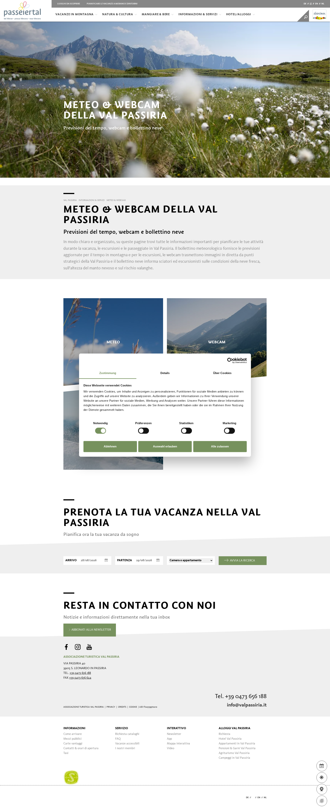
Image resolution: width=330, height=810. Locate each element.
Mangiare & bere (156, 14)
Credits (122, 707)
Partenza (124, 560)
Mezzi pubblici (72, 738)
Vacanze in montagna (74, 14)
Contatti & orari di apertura (81, 748)
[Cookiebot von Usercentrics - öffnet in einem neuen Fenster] (230, 360)
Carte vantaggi (72, 743)
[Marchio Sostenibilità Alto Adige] (71, 777)
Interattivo (176, 728)
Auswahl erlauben (165, 446)
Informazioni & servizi (198, 14)
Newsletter (174, 734)
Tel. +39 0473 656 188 (241, 697)
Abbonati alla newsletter (91, 629)
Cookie (133, 707)
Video (170, 748)
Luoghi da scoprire (68, 4)
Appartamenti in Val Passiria (237, 743)
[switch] (143, 431)
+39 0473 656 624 (80, 677)
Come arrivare (72, 734)
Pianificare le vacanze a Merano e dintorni (112, 4)
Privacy (111, 707)
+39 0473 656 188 (80, 673)
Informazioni (74, 728)
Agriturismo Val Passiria (234, 753)
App (169, 738)
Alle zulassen (220, 446)
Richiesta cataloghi (127, 734)
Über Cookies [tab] (222, 373)
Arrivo (71, 560)
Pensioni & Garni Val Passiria (237, 748)
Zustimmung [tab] (107, 373)
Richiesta (224, 734)
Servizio (121, 728)
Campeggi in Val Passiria (234, 757)
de (305, 4)
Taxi (65, 753)
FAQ (118, 738)
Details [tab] (165, 373)
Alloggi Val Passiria (234, 728)
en (316, 4)
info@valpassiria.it (247, 705)
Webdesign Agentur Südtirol (68, 798)
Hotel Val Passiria (230, 738)
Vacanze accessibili (127, 743)
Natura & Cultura (117, 14)
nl (322, 4)
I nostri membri (125, 748)
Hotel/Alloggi (238, 14)
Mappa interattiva (178, 743)
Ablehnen (110, 446)
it (311, 4)
